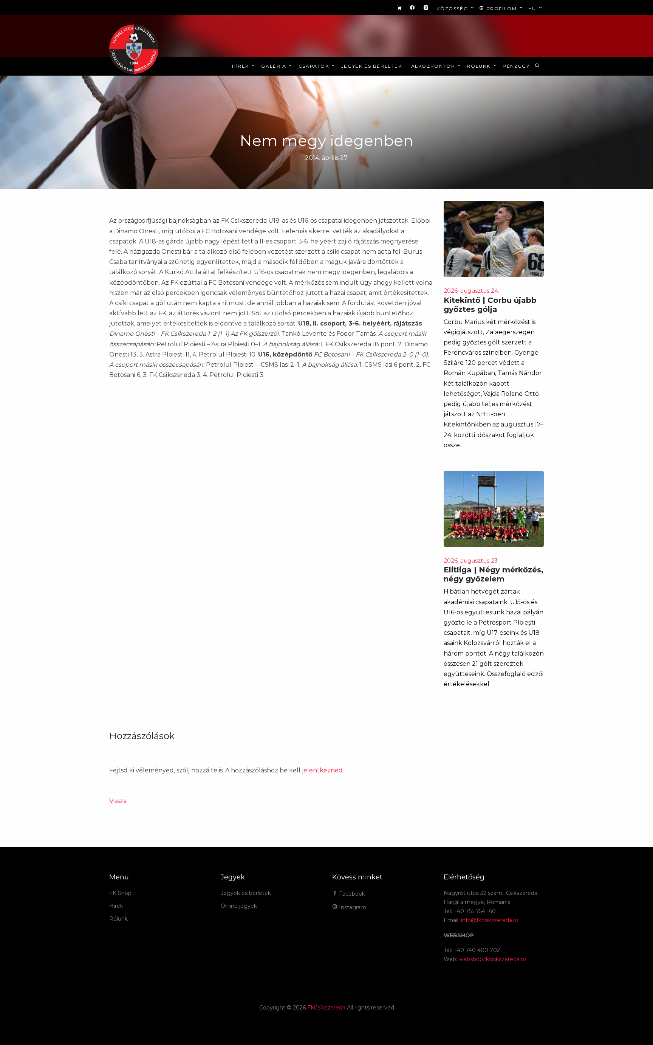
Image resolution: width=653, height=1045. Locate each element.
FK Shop (120, 893)
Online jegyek (239, 905)
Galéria (274, 66)
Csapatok (315, 66)
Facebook (351, 893)
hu (533, 8)
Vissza (118, 801)
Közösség (452, 8)
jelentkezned (322, 770)
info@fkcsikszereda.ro (489, 920)
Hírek (241, 66)
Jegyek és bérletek (371, 66)
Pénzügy (516, 66)
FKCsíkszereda (326, 1007)
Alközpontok (433, 66)
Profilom (501, 8)
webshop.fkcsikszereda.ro (492, 959)
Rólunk (479, 66)
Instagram (351, 907)
